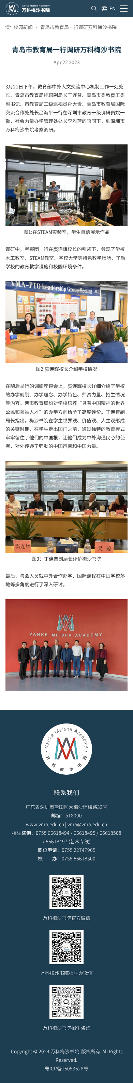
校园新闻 (23, 27)
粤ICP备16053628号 (66, 1068)
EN (112, 8)
